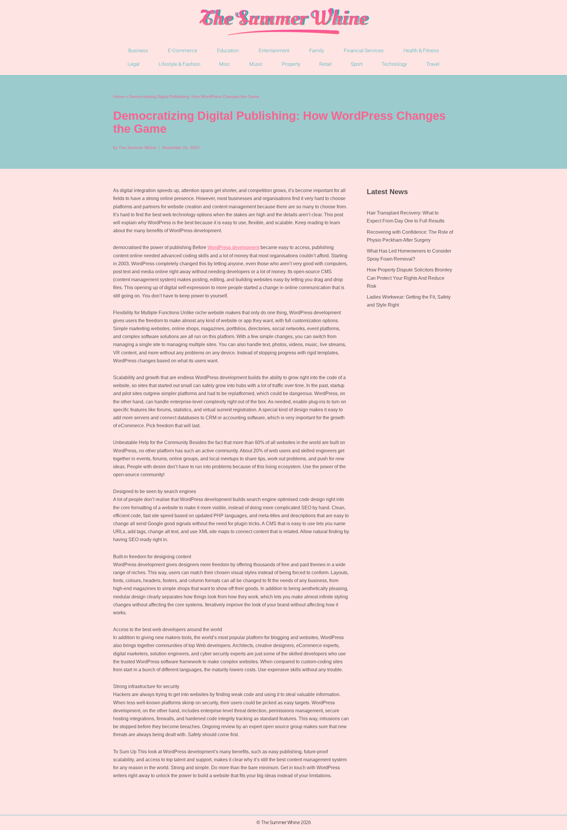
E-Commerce (182, 50)
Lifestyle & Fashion (179, 64)
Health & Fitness (421, 50)
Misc (224, 64)
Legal (133, 64)
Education (228, 50)
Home (118, 96)
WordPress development (233, 247)
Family (316, 50)
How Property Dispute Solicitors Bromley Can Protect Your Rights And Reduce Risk (409, 277)
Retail (325, 64)
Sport (357, 64)
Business (138, 50)
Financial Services (364, 50)
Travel (432, 64)
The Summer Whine (137, 147)
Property (291, 64)
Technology (394, 64)
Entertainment (274, 50)
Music (256, 64)
